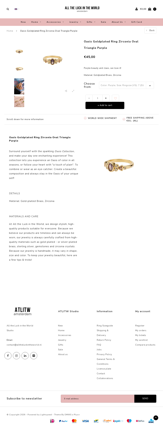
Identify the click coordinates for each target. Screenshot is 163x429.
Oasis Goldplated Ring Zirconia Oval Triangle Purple (48, 31)
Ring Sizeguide (105, 325)
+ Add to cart (105, 105)
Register (140, 325)
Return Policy (104, 340)
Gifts (89, 22)
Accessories (54, 22)
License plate (104, 368)
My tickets (140, 335)
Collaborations (105, 378)
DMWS (68, 414)
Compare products (145, 344)
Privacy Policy (104, 354)
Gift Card (136, 22)
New (23, 22)
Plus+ (77, 414)
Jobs (99, 349)
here (69, 255)
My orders (140, 330)
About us (117, 22)
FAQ (99, 344)
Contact (101, 373)
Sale (103, 22)
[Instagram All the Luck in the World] (16, 355)
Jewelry (73, 22)
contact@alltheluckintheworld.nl (24, 344)
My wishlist (141, 340)
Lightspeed (46, 414)
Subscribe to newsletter (24, 398)
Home (34, 22)
